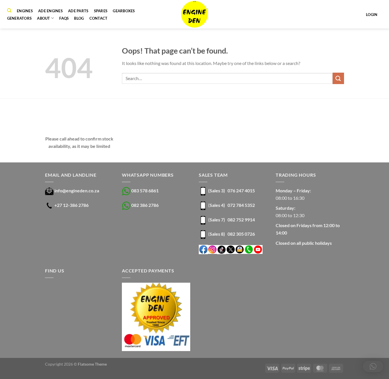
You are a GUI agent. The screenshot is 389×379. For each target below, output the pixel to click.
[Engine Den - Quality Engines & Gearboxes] (195, 14)
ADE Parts (78, 11)
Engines (25, 11)
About (43, 18)
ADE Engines (50, 11)
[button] (373, 366)
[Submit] (338, 78)
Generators (19, 18)
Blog (79, 18)
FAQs (64, 18)
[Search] (9, 10)
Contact (98, 18)
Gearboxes (124, 11)
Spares (101, 11)
